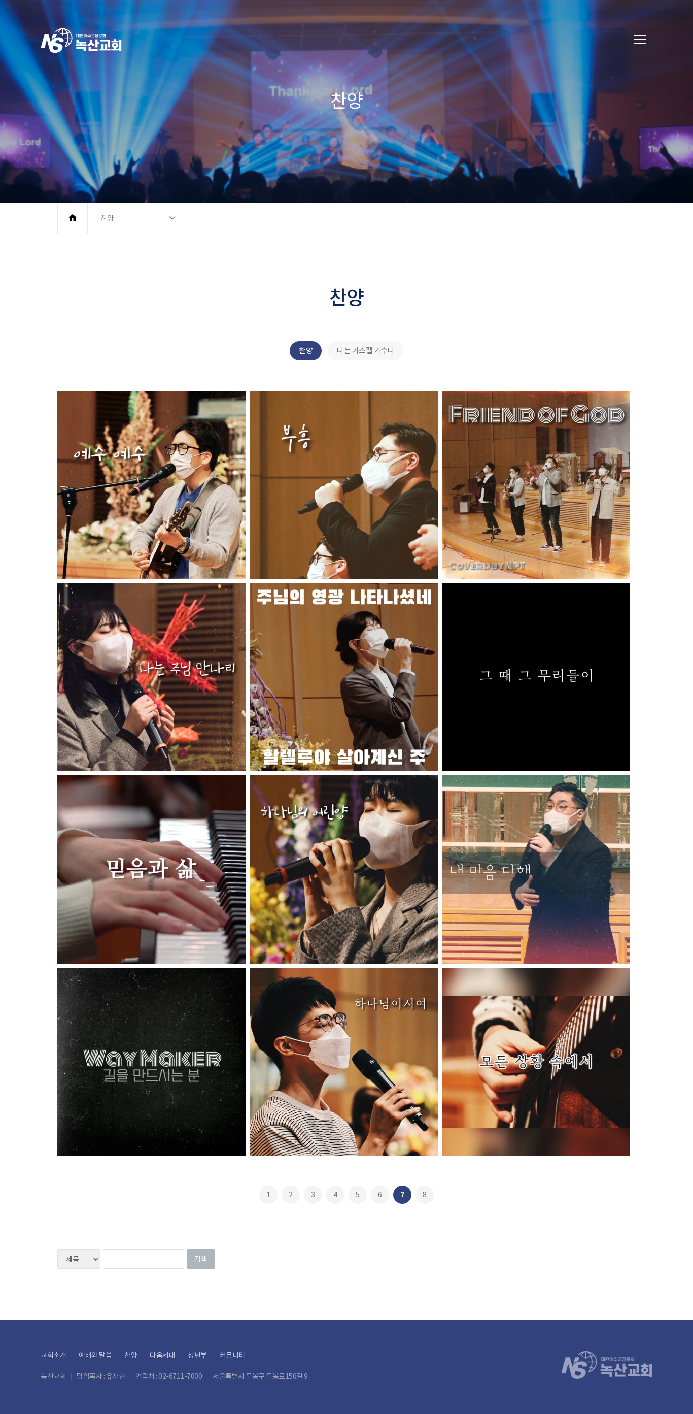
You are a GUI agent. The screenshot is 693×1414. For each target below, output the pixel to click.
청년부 (197, 1355)
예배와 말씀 (95, 1355)
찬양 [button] (107, 218)
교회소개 (53, 1355)
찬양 (306, 350)
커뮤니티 (232, 1355)
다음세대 (162, 1355)
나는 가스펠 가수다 (365, 350)
